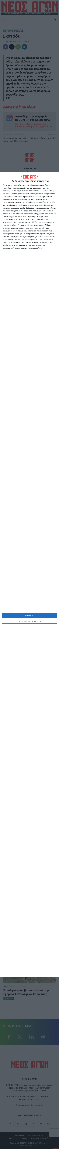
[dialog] (29, 574)
